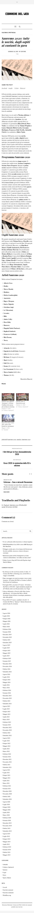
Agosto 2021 (6, 770)
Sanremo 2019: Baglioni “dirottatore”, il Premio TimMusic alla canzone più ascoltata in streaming (8, 404)
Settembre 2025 (7, 642)
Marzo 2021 (6, 783)
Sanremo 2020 (26, 439)
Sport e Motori (7, 878)
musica (19, 439)
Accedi (5, 887)
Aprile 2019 (6, 844)
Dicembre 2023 (7, 695)
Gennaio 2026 (7, 632)
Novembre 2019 (7, 826)
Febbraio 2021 (7, 786)
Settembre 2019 (7, 831)
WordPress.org (7, 895)
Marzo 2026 (6, 626)
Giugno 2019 (6, 839)
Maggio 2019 (6, 841)
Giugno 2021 (6, 775)
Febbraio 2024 (7, 690)
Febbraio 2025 (7, 658)
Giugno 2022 (6, 743)
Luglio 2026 (6, 616)
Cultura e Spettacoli (9, 32)
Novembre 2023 (7, 698)
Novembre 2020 (7, 794)
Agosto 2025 (6, 645)
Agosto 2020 (6, 802)
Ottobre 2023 (6, 701)
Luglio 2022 (6, 741)
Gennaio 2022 (7, 756)
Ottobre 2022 (6, 733)
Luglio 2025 (6, 648)
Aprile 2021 (6, 780)
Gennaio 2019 (7, 849)
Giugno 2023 (6, 711)
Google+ (10, 88)
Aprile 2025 (6, 656)
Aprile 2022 (6, 749)
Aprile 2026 (6, 624)
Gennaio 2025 (7, 661)
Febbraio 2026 (7, 629)
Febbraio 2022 (7, 754)
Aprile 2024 (6, 685)
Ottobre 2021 (6, 764)
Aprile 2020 (6, 812)
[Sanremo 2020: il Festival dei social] (22, 397)
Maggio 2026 (6, 621)
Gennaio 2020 (7, 820)
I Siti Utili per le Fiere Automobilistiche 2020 (17, 453)
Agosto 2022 (6, 738)
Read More (5, 492)
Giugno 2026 (6, 618)
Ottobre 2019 (6, 828)
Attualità (5, 864)
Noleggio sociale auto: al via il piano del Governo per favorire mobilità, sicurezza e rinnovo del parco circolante (17, 551)
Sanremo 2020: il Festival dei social (20, 402)
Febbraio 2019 (7, 847)
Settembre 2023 (7, 703)
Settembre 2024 (7, 672)
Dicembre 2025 (7, 634)
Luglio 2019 (6, 836)
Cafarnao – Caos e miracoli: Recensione (16, 482)
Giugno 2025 (6, 650)
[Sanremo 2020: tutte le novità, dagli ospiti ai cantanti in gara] (17, 69)
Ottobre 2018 (6, 852)
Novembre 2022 (7, 730)
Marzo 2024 (6, 687)
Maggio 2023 (6, 714)
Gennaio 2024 (7, 693)
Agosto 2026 (6, 613)
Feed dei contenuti (8, 890)
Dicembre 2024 (7, 664)
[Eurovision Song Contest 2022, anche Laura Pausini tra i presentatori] (8, 418)
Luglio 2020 (6, 804)
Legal (4, 872)
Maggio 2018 (6, 855)
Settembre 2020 (7, 799)
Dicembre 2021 (7, 759)
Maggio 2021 (6, 778)
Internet (5, 870)
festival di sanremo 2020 (9, 439)
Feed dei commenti (8, 892)
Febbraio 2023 (7, 722)
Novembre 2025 (7, 637)
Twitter (16, 88)
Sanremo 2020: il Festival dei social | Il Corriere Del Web (14, 506)
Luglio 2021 (6, 772)
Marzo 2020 (6, 815)
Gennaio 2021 (7, 788)
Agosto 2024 (6, 674)
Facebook (4, 88)
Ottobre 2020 (6, 796)
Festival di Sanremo (11, 96)
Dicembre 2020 (7, 791)
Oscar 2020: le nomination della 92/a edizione (17, 464)
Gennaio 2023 (7, 725)
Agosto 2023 (6, 706)
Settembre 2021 (7, 767)
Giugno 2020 (6, 807)
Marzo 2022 (6, 751)
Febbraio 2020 (7, 818)
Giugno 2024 (6, 680)
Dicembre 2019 (7, 823)
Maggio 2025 (6, 653)
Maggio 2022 (6, 746)
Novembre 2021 (7, 762)
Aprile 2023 (6, 717)
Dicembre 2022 (7, 727)
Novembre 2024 (7, 666)
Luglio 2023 (6, 709)
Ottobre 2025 (6, 640)
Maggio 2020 (6, 810)
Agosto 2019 (6, 833)
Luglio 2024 (6, 677)
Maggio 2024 (6, 682)
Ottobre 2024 (6, 669)
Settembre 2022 (7, 735)
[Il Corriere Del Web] (17, 14)
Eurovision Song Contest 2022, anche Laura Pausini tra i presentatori (8, 424)
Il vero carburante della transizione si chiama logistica (17, 542)
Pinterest (22, 88)
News (4, 875)
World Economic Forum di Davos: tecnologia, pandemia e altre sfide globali (17, 595)
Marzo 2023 (6, 719)
